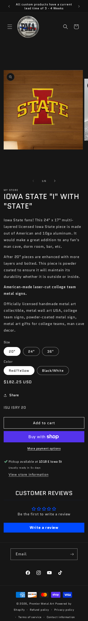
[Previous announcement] (9, 6)
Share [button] (14, 395)
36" (50, 351)
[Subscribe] (71, 554)
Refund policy (39, 610)
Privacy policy (64, 610)
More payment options (44, 448)
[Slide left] (33, 180)
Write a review (44, 527)
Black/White (53, 370)
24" (31, 351)
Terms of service (30, 617)
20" (12, 351)
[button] (9, 26)
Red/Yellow (19, 370)
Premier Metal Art (42, 604)
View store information (28, 474)
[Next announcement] (79, 6)
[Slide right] (54, 180)
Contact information (61, 617)
